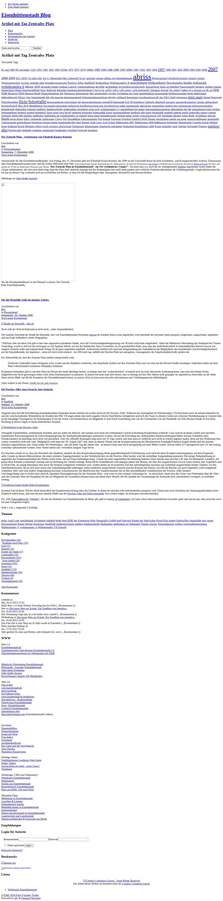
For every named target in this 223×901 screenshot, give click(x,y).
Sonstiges (92, 130)
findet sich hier (200, 164)
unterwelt (94, 109)
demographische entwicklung (62, 102)
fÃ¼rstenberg (137, 102)
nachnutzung (184, 105)
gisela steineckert (207, 102)
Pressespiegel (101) (11, 557)
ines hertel (65, 112)
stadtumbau (70, 109)
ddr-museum (56, 97)
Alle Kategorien (9, 587)
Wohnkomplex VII (47, 527)
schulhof (72, 130)
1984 (104, 69)
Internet (85, 122)
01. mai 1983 (8, 69)
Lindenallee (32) (9, 554)
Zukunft (62, 527)
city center (174, 90)
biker (27, 119)
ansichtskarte (139, 82)
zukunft (83, 115)
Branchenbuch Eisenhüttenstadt (17, 786)
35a (44, 78)
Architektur (201, 115)
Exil (127, 102)
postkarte (36, 130)
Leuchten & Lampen (12, 801)
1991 (136, 69)
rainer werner (132, 115)
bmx (28, 97)
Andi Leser (96, 122)
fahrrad (207, 97)
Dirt (65, 119)
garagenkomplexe (186, 102)
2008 (4, 78)
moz (175, 105)
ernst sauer (195, 97)
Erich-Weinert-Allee (30, 126)
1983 (97, 69)
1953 (39, 69)
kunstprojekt (132, 105)
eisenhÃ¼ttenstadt (113, 102)
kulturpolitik (99, 112)
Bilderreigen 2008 (144, 122)
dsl (79, 102)
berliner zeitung (213, 86)
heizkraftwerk (9, 105)
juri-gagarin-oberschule (55, 105)
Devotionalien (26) (11, 540)
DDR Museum (9, 93)
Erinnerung (78, 126)
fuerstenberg (162, 119)
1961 (45, 69)
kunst (109, 112)
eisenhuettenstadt (149, 97)
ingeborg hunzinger (82, 112)
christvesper (48, 119)
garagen (170, 102)
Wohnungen (7, 780)
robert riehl (17, 115)
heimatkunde (8, 109)
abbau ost (109, 78)
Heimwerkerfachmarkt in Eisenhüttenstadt (23, 813)
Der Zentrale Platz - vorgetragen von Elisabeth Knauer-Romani (36, 136)
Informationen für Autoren (21, 36)
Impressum (13, 42)
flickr (23, 101)
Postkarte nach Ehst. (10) (15, 543)
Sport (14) (6, 566)
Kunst (158, 126)
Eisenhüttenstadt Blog (26, 15)
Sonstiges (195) (9, 563)
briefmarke (172, 122)
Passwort (53, 839)
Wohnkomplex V (10, 527)
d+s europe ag (197, 90)
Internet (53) (7, 548)
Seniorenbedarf (9, 810)
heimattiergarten (108, 115)
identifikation (36, 105)
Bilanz (18, 90)
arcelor (100, 86)
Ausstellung (152, 86)
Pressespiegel (160, 78)
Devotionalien (174, 82)
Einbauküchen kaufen (12, 804)
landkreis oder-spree (141, 112)
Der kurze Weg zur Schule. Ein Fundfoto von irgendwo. (38, 608)
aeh (61, 93)
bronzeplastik (38, 97)
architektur (111, 86)
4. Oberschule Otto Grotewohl (62, 78)
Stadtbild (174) (9, 569)
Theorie (145, 524)
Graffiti (112, 520)
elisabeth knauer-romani (182, 78)
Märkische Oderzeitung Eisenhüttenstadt (22, 664)
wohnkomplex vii (69, 115)
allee (91, 93)
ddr (48, 97)
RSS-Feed (15, 895)
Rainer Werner (25, 524)
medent (169, 105)
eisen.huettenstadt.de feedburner (17, 696)
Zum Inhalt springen (18, 7)
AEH (37, 86)
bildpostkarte (157, 82)
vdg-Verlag (153, 164)
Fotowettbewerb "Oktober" (25, 499)
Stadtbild (89, 82)
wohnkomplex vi (110, 109)
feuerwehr (216, 97)
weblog (179, 524)
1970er (64, 69)
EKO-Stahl (169, 97)
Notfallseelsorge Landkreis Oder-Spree (21, 760)
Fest (100, 119)
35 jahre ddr (35, 78)
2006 (204, 69)
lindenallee (20, 109)
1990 (122, 69)
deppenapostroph (72, 97)
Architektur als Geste (127, 93)
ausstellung (127, 109)
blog (43, 90)
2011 (18, 78)
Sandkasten (61, 130)
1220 (33, 69)
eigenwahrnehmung (91, 102)
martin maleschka (191, 112)
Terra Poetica (8, 748)
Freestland (6, 740)
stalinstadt (200, 82)
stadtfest (41, 109)
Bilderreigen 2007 (125, 122)
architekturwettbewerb (132, 86)
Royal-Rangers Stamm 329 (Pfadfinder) (21, 676)
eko (161, 97)
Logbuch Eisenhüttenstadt (14, 708)
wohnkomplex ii (12, 86)
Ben (3, 146)
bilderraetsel (200, 93)
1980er (90, 69)
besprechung (7, 90)
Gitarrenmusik (8, 122)
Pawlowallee (15, 130)
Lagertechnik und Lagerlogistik (17, 816)
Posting (182, 166)
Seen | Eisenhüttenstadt (13, 705)
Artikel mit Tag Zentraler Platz (27, 24)
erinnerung (181, 97)
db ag (209, 90)
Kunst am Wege (9, 734)
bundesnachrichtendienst (79, 90)
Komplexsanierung (56, 82)
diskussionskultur (202, 105)
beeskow (200, 86)
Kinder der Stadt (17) (12, 551)
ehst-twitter (7, 685)
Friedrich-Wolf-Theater (143, 119)
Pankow (203, 126)
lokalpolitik (158, 112)
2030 (24, 78)
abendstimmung (124, 78)
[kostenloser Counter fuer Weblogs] (16, 867)
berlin (190, 93)
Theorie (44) (7, 575)
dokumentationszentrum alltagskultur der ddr (168, 109)
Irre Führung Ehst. (10, 693)
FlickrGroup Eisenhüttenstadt (16, 702)
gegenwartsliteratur (197, 119)
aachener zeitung (95, 78)
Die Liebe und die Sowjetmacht (17, 746)
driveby (112, 97)
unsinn (153, 524)
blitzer (21, 97)
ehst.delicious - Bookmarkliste (16, 699)
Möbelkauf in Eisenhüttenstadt (17, 798)
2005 (198, 69)
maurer (204, 112)
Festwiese (116, 119)
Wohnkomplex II (119, 82)
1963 (51, 69)
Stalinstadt (134, 524)
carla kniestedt (140, 90)
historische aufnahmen (110, 126)
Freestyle (126, 119)
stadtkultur (38, 115)
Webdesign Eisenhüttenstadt (15, 777)
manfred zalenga (172, 112)
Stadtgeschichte (55, 109)
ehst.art (93, 334)
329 (159, 115)
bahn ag (164, 86)
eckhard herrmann (127, 97)
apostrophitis (101, 93)
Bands (5, 119)
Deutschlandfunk (50, 93)
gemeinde (213, 119)
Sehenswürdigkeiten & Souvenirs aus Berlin (24, 819)
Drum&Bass (73, 119)
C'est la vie (98, 90)
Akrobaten (167, 115)
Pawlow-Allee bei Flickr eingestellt (85, 493)
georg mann (93, 115)
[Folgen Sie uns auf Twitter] (26, 895)
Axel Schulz (108, 122)
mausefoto (158, 105)
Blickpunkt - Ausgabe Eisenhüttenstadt (21, 667)
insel (119, 520)
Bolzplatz (61, 90)
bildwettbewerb (9, 97)
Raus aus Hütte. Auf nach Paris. (17, 789)
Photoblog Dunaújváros (13, 751)
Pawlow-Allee (76, 82)
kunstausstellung (121, 112)
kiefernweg (73, 105)
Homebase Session (41, 122)
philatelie (27, 130)
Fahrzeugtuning (89, 119)
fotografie (37, 101)
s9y (16, 898)
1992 (142, 69)
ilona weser (53, 112)
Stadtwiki (13, 39)
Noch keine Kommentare (14, 155)
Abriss (29, 86)
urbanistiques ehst (10, 711)
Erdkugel (12, 126)
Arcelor (112, 93)
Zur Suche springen (18, 4)
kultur (122, 105)
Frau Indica (7, 737)
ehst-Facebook (8, 690)
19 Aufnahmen (122, 499)
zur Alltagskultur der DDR (41, 653)
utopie (201, 78)
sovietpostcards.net (11, 743)
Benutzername (11, 839)
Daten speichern (15, 845)
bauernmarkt (187, 86)
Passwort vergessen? (12, 850)
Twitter (35, 895)
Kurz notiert (169, 520)
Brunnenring (185, 122)
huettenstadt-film (66, 122)
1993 (148, 69)
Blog (10, 30)
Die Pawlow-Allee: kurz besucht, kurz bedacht (27, 389)
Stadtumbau (102, 82)
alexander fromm (49, 86)
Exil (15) (5, 545)
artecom (211, 115)
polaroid (31, 109)
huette (54, 122)
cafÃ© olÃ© (112, 90)
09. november (23, 69)
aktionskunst (82, 93)
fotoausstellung (9, 112)
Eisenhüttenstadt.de (11, 647)
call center (125, 90)
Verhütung (6, 769)
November (192, 126)
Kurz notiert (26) (11, 560)
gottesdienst (24, 122)
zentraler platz (37, 83)
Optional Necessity (31, 898)
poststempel (48, 130)
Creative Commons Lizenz (136, 883)
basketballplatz (146, 93)
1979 (83, 69)
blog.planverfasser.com (13, 714)
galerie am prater (178, 119)
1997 (161, 69)
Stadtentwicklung (65, 524)
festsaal (106, 119)
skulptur (28, 115)
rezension (6, 115)
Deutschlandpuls (9, 731)
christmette (35, 119)
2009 (11, 78)
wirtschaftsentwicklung (195, 524)
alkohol (177, 115)
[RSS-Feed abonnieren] (5, 895)
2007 (213, 69)
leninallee (167, 126)
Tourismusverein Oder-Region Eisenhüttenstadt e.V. (28, 650)
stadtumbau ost (51, 115)
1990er (129, 69)
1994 (154, 69)
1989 (116, 69)
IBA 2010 (23, 105)
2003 (186, 69)
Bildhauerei (160, 122)
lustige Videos (8, 763)
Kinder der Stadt (140, 520)
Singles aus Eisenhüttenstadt (15, 783)
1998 (168, 69)
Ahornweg (69, 93)
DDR (216, 90)
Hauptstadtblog (9, 728)
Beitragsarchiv (15, 33)
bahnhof (174, 86)
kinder (188, 82)
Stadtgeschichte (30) (11, 572)
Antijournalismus (86, 86)
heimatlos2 (40, 112)
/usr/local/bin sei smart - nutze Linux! (20, 766)
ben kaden (139, 109)
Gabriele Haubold (155, 102)
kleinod (121, 115)
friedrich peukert (25, 112)
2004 (192, 69)
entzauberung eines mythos (206, 109)
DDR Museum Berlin (29, 93)
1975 (76, 69)
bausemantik (161, 93)
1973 (70, 69)
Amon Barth (188, 115)
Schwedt (82, 130)
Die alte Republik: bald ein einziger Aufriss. (25, 299)
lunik (174, 126)
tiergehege (82, 109)
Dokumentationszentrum (94, 97)
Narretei (182, 126)
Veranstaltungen (10, 82)
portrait (212, 112)
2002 (180, 69)
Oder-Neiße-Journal (26, 178)
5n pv (82, 78)
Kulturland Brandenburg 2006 (138, 126)
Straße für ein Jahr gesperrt (43, 383)
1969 (57, 69)
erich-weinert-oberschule (57, 126)
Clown (58, 119)
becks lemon (16, 119)
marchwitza (145, 105)
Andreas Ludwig (67, 86)
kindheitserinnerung (92, 105)
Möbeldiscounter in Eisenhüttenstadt (20, 807)
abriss (142, 76)
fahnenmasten (92, 126)
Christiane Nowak (159, 90)
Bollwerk (51, 90)
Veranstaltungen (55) (12, 581)
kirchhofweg (111, 105)
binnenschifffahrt (31, 90)
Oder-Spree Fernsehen (12, 670)
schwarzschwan (148, 115)
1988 (110, 69)
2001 (174, 69)
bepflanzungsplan (177, 93)
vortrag (25, 82)
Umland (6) (7, 578)
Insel (78, 122)
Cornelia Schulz (200, 122)
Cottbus (184, 90)
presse (210, 520)
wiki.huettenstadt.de (11, 687)
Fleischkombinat (9, 102)
